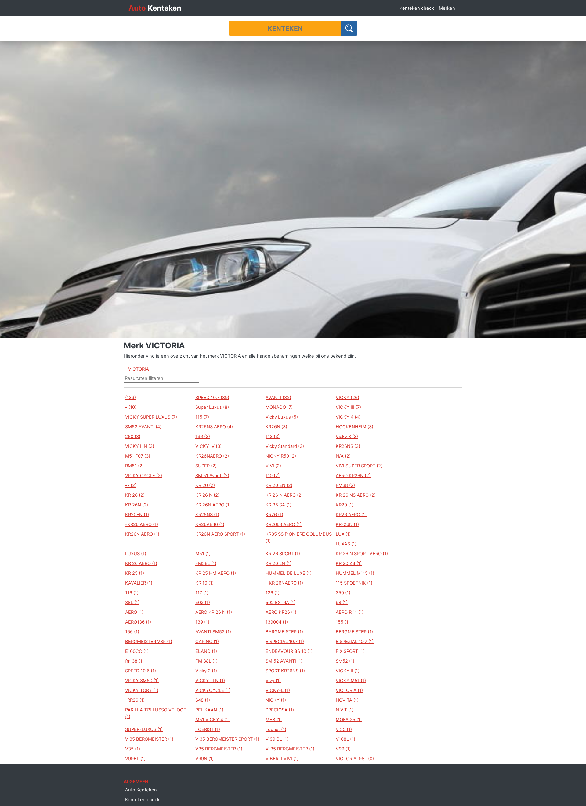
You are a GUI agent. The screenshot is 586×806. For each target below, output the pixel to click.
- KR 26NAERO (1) (284, 583)
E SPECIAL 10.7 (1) (285, 641)
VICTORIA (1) (349, 690)
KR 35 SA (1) (278, 505)
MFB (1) (274, 719)
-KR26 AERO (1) (141, 524)
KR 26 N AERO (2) (284, 495)
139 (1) (202, 622)
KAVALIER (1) (138, 583)
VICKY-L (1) (278, 690)
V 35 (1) (344, 729)
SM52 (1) (345, 661)
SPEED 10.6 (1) (140, 671)
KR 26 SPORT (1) (283, 553)
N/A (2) (343, 456)
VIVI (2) (273, 466)
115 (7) (202, 417)
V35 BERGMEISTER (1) (218, 749)
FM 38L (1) (206, 661)
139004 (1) (277, 622)
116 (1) (132, 593)
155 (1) (343, 622)
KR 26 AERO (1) (141, 563)
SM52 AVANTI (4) (143, 427)
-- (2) (130, 485)
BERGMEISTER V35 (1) (148, 641)
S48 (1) (202, 700)
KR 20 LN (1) (278, 563)
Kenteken (154, 8)
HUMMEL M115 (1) (355, 573)
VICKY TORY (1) (141, 690)
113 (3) (273, 436)
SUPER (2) (206, 466)
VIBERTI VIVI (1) (282, 758)
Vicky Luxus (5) (282, 417)
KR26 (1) (274, 514)
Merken (447, 8)
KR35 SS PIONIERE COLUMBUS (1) (299, 537)
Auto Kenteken (141, 790)
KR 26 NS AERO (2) (356, 495)
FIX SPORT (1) (350, 651)
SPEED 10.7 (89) (212, 397)
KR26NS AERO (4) (214, 427)
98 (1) (342, 602)
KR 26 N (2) (207, 495)
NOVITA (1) (347, 700)
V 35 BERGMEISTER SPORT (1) (227, 739)
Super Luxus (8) (212, 407)
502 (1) (202, 602)
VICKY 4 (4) (348, 417)
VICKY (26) (347, 397)
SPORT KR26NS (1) (285, 671)
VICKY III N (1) (210, 680)
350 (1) (343, 593)
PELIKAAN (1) (209, 710)
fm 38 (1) (134, 661)
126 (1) (273, 593)
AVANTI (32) (278, 397)
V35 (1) (132, 749)
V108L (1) (345, 739)
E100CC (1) (137, 651)
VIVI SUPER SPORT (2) (359, 466)
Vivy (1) (273, 680)
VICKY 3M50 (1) (142, 680)
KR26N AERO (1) (142, 534)
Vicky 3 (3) (347, 436)
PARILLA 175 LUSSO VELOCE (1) (155, 713)
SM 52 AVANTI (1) (284, 661)
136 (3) (202, 436)
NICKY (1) (276, 700)
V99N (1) (204, 758)
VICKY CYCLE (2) (143, 475)
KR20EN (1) (137, 514)
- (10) (130, 407)
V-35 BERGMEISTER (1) (290, 749)
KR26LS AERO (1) (284, 524)
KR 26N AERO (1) (213, 505)
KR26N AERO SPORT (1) (220, 534)
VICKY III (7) (348, 407)
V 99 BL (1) (277, 739)
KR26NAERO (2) (212, 456)
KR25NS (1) (207, 514)
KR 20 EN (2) (279, 485)
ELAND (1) (206, 651)
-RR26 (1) (135, 700)
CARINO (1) (207, 641)
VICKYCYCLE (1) (212, 690)
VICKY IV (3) (208, 446)
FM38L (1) (205, 563)
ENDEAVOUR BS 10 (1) (289, 651)
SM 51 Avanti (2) (212, 475)
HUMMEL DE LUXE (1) (289, 573)
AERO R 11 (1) (350, 612)
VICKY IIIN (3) (139, 446)
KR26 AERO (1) (351, 514)
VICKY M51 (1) (351, 680)
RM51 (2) (134, 466)
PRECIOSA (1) (280, 710)
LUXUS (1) (135, 553)
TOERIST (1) (207, 729)
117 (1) (201, 593)
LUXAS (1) (346, 544)
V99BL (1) (135, 758)
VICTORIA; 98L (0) (355, 758)
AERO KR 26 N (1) (213, 612)
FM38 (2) (345, 485)
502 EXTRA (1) (280, 602)
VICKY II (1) (348, 671)
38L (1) (132, 602)
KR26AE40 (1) (209, 524)
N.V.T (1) (344, 710)
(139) (130, 397)
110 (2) (273, 475)
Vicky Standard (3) (285, 446)
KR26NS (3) (348, 446)
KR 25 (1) (134, 573)
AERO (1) (134, 612)
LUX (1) (343, 534)
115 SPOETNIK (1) (354, 583)
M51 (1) (203, 553)
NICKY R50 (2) (281, 456)
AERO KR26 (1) (281, 612)
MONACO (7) (279, 407)
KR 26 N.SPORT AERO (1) (362, 553)
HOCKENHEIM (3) (354, 427)
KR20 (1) (344, 505)
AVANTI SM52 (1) (213, 632)
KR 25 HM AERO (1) (215, 573)
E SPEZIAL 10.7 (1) (355, 641)
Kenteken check (417, 8)
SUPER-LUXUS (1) (144, 729)
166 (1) (132, 632)
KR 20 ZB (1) (349, 563)
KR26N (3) (276, 427)
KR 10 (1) (204, 583)
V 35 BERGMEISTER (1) (149, 739)
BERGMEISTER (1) (354, 632)
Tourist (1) (276, 729)
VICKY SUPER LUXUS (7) (151, 417)
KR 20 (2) (205, 485)
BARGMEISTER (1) (284, 632)
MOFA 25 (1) (349, 719)
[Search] (349, 28)
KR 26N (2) (136, 505)
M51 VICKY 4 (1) (212, 719)
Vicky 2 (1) (206, 671)
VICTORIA (138, 369)
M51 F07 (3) (137, 456)
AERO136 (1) (138, 622)
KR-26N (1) (347, 524)
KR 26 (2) (135, 495)
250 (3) (132, 436)
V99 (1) (343, 749)
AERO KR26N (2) (353, 475)
